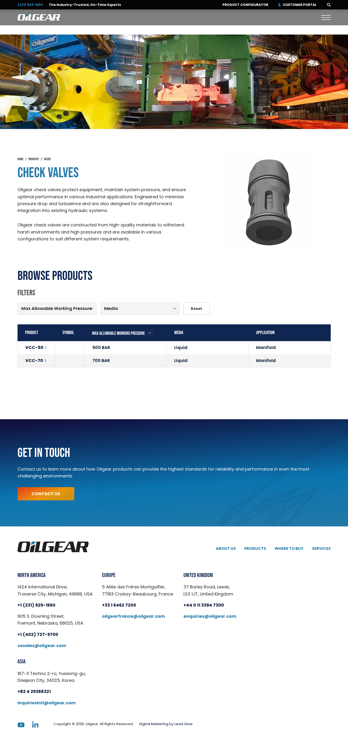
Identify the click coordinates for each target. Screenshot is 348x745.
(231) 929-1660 (30, 4)
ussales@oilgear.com (42, 645)
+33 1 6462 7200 (119, 605)
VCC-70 (34, 360)
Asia (22, 661)
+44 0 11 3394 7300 (203, 605)
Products (255, 548)
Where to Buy (289, 548)
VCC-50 (34, 347)
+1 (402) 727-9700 (38, 634)
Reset (196, 308)
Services (321, 548)
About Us (226, 548)
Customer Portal (300, 5)
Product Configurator (245, 5)
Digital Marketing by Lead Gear (166, 723)
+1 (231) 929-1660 (36, 605)
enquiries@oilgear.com (209, 616)
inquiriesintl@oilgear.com (47, 703)
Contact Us (45, 494)
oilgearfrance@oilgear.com (133, 616)
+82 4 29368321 (34, 691)
